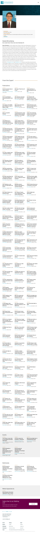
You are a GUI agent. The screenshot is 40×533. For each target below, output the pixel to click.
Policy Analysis (4, 91)
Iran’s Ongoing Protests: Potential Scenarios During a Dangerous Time (7, 217)
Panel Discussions (20, 440)
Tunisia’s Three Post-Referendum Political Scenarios (6, 225)
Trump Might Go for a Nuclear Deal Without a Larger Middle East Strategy (7, 122)
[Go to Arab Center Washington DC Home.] (7, 2)
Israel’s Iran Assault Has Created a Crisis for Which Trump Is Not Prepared (32, 114)
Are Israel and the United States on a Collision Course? (19, 169)
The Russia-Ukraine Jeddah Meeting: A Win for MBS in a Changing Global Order (32, 177)
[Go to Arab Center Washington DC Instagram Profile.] (9, 511)
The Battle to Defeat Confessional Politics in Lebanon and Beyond (19, 352)
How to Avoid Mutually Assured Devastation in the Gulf (7, 98)
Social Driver (33, 531)
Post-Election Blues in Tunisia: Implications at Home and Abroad (6, 344)
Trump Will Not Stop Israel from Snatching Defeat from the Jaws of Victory (7, 130)
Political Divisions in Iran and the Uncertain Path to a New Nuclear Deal (32, 106)
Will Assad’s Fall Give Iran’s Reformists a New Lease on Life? (32, 130)
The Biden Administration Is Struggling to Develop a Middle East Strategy (7, 233)
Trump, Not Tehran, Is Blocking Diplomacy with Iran (31, 90)
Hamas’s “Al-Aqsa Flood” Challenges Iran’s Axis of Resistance (31, 169)
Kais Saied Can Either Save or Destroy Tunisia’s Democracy (7, 272)
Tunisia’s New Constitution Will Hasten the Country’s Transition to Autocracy (32, 225)
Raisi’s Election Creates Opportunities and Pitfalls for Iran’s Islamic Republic (31, 272)
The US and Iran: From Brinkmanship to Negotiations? (31, 288)
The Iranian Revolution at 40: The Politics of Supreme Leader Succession (20, 392)
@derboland (5, 36)
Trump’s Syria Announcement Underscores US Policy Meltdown (20, 400)
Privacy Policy (22, 531)
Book (27, 369)
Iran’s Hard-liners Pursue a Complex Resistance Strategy (7, 265)
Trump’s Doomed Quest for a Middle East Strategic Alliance (32, 392)
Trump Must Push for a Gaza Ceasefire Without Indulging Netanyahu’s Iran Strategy (20, 114)
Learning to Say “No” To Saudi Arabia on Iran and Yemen (6, 360)
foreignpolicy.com (10, 62)
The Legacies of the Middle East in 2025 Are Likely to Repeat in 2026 (7, 106)
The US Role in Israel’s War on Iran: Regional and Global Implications (7, 439)
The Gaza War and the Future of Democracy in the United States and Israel (32, 122)
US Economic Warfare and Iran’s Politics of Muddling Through (31, 400)
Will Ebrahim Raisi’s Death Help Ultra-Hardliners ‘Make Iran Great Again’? (20, 153)
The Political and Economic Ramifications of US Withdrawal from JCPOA (7, 476)
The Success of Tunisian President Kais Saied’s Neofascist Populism (6, 201)
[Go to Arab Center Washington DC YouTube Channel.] (7, 511)
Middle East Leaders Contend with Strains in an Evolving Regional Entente (19, 233)
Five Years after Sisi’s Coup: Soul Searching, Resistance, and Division (7, 415)
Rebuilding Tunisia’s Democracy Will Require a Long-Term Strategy (19, 185)
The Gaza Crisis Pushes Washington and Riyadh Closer (31, 153)
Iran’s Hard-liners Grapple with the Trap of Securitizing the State (20, 320)
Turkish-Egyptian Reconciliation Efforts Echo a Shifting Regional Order (7, 288)
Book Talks (31, 440)
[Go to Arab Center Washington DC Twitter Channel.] (3, 511)
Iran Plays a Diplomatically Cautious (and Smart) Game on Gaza (7, 280)
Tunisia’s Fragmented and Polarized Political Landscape (31, 384)
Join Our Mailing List (6, 519)
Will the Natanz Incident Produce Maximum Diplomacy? (31, 280)
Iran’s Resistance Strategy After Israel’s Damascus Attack (7, 161)
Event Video (6, 471)
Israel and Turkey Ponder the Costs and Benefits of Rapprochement (20, 241)
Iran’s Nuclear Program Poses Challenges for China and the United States (20, 193)
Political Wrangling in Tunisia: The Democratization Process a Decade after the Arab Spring (7, 451)
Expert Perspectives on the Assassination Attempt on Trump (32, 145)
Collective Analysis (10, 91)
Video (3, 471)
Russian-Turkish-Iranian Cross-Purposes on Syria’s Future (19, 312)
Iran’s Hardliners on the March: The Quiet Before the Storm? (7, 185)
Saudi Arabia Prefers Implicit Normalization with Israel (7, 312)
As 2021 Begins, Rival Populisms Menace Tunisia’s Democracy (7, 304)
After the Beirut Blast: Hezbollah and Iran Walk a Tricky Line (31, 312)
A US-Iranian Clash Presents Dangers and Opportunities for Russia (32, 376)
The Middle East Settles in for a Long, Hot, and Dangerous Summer (32, 320)
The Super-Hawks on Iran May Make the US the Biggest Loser (31, 423)
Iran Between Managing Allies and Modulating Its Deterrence (31, 161)
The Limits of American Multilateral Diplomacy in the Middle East (20, 304)
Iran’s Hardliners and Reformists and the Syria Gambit (7, 400)
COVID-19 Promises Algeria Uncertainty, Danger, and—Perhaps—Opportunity (32, 328)
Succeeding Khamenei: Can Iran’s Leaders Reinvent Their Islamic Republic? (20, 201)
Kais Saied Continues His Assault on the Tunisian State (31, 233)
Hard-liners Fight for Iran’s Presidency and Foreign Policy (20, 288)
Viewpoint (16, 91)
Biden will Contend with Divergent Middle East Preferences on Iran (19, 296)
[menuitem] (3, 512)
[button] (38, 2)
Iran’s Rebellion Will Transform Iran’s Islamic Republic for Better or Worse (32, 98)
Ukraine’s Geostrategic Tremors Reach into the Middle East (6, 249)
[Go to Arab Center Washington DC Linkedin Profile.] (11, 511)
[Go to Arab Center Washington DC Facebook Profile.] (5, 511)
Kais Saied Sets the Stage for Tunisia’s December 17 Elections (19, 209)
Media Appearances (5, 494)
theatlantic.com (18, 62)
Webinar (16, 440)
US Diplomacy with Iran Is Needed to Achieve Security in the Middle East (20, 225)
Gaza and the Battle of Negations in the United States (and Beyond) (19, 161)
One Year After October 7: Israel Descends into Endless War (32, 137)
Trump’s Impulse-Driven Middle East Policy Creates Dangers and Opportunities (20, 122)
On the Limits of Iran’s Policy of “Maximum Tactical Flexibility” (20, 177)
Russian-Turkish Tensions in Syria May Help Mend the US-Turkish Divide (20, 336)
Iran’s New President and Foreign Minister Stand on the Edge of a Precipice (7, 145)
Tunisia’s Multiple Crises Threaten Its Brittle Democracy (7, 296)
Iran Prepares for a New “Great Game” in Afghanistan (19, 265)
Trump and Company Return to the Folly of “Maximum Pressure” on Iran (7, 137)
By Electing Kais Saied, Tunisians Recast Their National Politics (31, 352)
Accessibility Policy (26, 531)
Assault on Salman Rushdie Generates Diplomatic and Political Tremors (32, 217)
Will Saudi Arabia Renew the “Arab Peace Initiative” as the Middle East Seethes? (7, 177)
